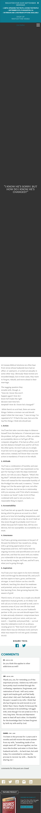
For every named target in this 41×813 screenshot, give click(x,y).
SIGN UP (20, 17)
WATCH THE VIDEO (21, 19)
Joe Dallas (21, 25)
